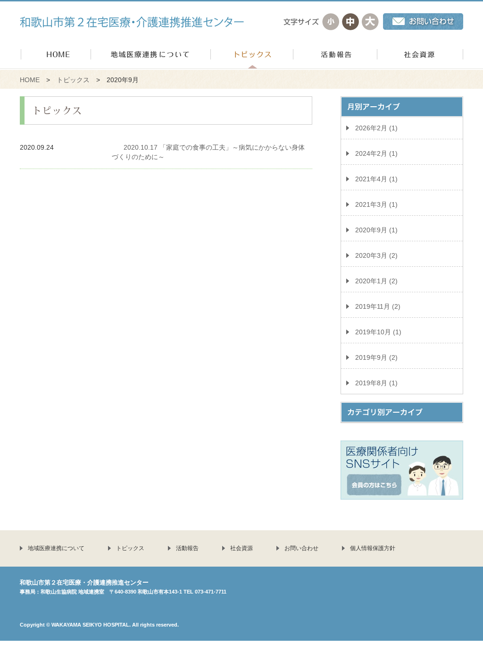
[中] (350, 21)
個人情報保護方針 (372, 548)
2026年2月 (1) (376, 128)
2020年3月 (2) (376, 255)
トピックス (73, 80)
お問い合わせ (301, 548)
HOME (30, 80)
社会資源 (241, 548)
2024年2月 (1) (376, 153)
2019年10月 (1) (378, 332)
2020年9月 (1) (376, 230)
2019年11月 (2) (377, 306)
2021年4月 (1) (376, 179)
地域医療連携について (56, 548)
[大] (370, 21)
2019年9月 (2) (376, 357)
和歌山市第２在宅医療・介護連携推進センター (132, 21)
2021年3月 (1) (376, 204)
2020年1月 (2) (376, 281)
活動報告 (187, 548)
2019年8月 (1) (376, 383)
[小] (330, 21)
